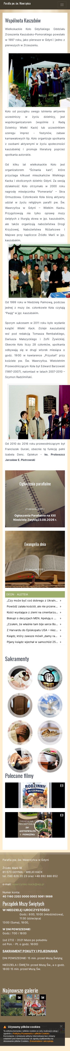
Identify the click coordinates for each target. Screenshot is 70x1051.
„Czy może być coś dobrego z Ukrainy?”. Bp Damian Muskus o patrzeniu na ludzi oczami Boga (32, 600)
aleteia (22, 594)
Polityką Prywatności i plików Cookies (31, 1033)
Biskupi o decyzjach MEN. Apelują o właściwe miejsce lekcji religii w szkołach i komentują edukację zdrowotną (32, 618)
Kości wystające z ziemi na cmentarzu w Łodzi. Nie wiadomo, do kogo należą (32, 612)
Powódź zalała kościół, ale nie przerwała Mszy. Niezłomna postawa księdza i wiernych (32, 606)
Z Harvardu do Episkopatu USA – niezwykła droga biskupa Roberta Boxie (32, 630)
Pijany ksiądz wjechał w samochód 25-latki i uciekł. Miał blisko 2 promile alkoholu (32, 642)
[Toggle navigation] (62, 4)
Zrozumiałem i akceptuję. (42, 1041)
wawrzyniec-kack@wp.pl (28, 884)
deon (10, 594)
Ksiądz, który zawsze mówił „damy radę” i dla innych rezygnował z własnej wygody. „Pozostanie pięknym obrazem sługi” (32, 636)
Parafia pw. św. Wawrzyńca (17, 3)
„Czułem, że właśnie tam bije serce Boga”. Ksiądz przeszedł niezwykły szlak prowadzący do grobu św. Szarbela (32, 624)
